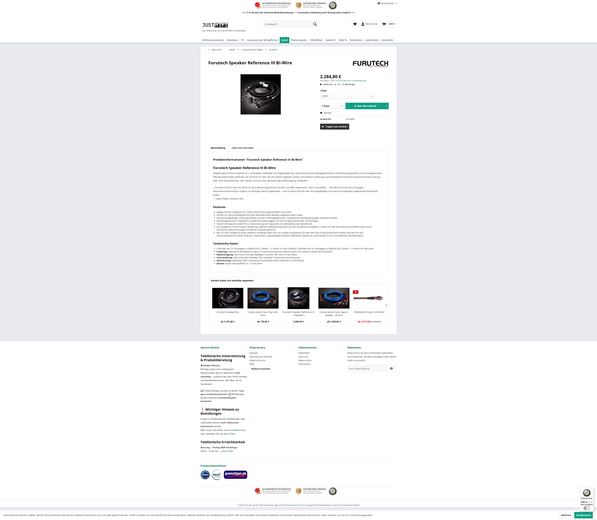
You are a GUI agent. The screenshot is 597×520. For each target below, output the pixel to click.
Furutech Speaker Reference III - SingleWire (298, 314)
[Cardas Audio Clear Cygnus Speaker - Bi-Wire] (334, 298)
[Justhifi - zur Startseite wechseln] (215, 25)
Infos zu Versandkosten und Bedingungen (349, 80)
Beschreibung (218, 147)
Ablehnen (566, 515)
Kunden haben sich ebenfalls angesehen (232, 280)
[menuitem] (290, 24)
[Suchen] (315, 24)
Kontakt (253, 352)
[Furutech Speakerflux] (228, 298)
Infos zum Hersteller (243, 147)
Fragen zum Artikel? (336, 126)
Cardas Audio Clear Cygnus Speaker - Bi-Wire (334, 314)
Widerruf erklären (260, 368)
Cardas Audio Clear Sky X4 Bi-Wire (263, 314)
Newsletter (304, 352)
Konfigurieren (583, 515)
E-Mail (232, 434)
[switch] (587, 508)
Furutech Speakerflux (228, 312)
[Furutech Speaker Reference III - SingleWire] (298, 298)
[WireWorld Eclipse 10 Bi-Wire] (369, 298)
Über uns (303, 356)
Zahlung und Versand (261, 356)
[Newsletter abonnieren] (391, 368)
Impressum (304, 363)
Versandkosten (293, 505)
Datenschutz (305, 360)
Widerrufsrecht (257, 360)
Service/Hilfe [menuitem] (387, 3)
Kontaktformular (237, 430)
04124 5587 (228, 451)
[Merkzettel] (355, 24)
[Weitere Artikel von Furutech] (371, 65)
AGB (252, 363)
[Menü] (592, 489)
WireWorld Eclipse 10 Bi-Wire (369, 312)
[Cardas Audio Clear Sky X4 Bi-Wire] (263, 298)
